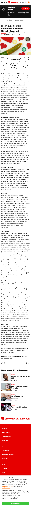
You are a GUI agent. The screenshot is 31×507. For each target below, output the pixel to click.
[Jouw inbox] (23, 2)
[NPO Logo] (29, 2)
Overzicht (9, 20)
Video (22, 20)
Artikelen (16, 20)
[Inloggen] (26, 2)
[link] (10, 356)
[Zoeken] (20, 2)
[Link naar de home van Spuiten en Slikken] (3, 9)
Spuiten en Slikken (11, 9)
